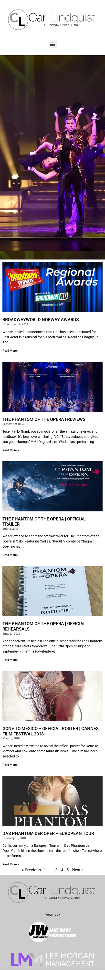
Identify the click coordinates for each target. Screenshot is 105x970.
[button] (53, 44)
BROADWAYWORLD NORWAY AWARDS (40, 319)
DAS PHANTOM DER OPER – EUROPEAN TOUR (48, 833)
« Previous (31, 869)
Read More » (10, 350)
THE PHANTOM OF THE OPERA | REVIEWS (43, 419)
